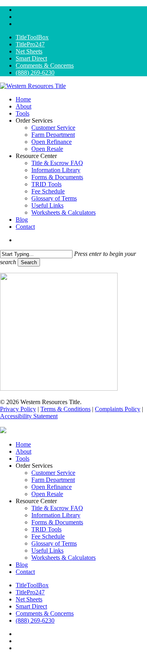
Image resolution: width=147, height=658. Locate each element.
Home (23, 444)
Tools (22, 458)
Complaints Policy (117, 409)
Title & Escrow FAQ (57, 508)
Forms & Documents (57, 522)
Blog (22, 564)
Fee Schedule (48, 536)
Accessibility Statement (29, 416)
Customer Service (53, 472)
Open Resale (47, 494)
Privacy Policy (18, 409)
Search (29, 262)
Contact (25, 571)
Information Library (55, 515)
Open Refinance (51, 486)
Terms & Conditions (65, 409)
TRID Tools (46, 529)
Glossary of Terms (54, 543)
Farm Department (53, 479)
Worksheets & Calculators (63, 557)
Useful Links (47, 550)
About (23, 451)
